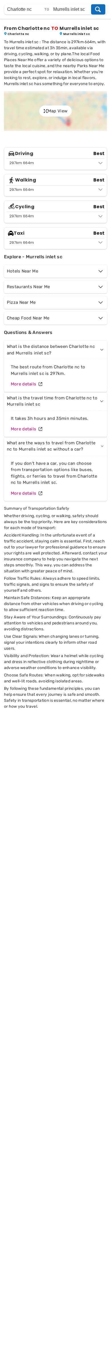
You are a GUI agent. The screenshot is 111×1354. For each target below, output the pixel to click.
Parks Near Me (90, 65)
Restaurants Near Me (28, 286)
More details (23, 384)
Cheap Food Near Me (28, 318)
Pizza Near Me (21, 302)
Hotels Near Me (22, 271)
